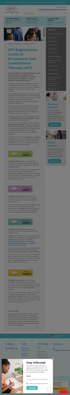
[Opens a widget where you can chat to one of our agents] (63, 392)
